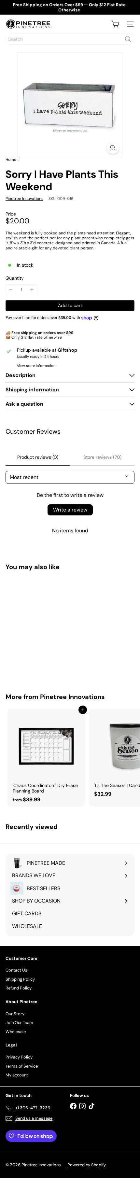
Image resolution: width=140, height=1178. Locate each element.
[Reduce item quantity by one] (11, 289)
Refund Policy (19, 988)
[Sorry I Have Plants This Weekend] (46, 628)
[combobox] (70, 39)
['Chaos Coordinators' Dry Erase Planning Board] (46, 757)
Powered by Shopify (86, 1165)
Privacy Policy (19, 1057)
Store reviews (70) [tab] (102, 457)
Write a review (70, 509)
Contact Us (16, 970)
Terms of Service (22, 1066)
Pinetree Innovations (72, 697)
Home (11, 159)
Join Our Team (19, 1022)
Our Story (15, 1014)
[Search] (127, 39)
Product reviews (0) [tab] (37, 457)
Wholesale (16, 1031)
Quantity (15, 278)
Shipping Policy (20, 979)
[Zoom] (113, 148)
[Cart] (115, 24)
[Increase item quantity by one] (32, 289)
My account (17, 1075)
